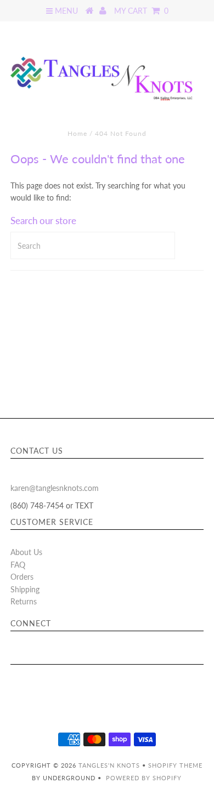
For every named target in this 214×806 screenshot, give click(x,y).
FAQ (17, 564)
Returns (23, 601)
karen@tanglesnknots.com (54, 488)
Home (77, 133)
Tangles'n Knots (109, 765)
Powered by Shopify (144, 777)
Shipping (25, 589)
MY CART (141, 10)
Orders (21, 576)
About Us (26, 552)
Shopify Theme (175, 765)
